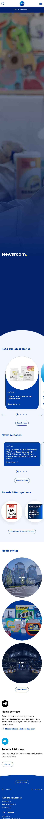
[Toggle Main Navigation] (40, 3)
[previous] (3, 414)
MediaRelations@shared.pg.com (20, 729)
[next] (40, 414)
